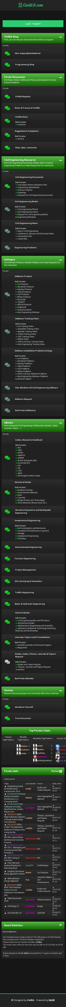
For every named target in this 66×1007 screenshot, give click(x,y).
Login (28, 23)
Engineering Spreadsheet (28, 187)
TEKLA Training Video (27, 334)
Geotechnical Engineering (27, 520)
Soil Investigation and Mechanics (31, 528)
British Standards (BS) (27, 460)
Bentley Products (24, 289)
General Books (22, 613)
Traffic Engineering (24, 592)
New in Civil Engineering (28, 231)
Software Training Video (27, 319)
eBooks (8, 422)
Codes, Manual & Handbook (28, 440)
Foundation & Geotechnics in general (33, 531)
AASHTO (21, 455)
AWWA (21, 458)
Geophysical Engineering (28, 536)
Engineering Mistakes (26, 217)
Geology (20, 533)
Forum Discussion (14, 77)
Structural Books (23, 482)
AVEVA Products (24, 305)
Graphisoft (21, 307)
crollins (38, 942)
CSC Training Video (26, 337)
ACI (19, 448)
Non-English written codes (29, 476)
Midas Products (24, 297)
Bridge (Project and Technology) (31, 500)
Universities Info (25, 236)
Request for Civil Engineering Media (32, 214)
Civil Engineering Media (26, 201)
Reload (55, 771)
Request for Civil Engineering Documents (35, 195)
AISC (20, 450)
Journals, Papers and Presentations (32, 637)
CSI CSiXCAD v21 (15, 913)
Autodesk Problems (25, 361)
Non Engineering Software (28, 312)
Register (37, 23)
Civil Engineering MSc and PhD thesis (34, 621)
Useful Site (22, 239)
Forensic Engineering (25, 558)
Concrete (21, 498)
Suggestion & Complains (27, 131)
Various (8, 690)
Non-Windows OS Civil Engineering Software (36, 388)
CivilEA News (21, 117)
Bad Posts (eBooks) (24, 678)
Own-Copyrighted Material (28, 53)
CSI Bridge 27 (13, 906)
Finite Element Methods (27, 493)
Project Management (25, 570)
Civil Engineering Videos (27, 212)
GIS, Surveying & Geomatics (28, 581)
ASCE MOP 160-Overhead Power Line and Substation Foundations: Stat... (14, 890)
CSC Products (23, 294)
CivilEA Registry (22, 96)
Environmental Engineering (28, 547)
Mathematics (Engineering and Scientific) (35, 626)
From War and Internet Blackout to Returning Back (12, 865)
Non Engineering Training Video (31, 344)
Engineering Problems (26, 247)
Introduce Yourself (24, 707)
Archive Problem (24, 379)
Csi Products (22, 284)
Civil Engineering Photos (27, 209)
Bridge (40, 906)
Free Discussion (23, 718)
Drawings (22, 193)
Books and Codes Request (29, 664)
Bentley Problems (24, 364)
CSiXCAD (41, 913)
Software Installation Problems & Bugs (33, 351)
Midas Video (23, 339)
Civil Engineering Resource (20, 160)
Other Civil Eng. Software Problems (32, 374)
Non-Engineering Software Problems (32, 376)
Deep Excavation (24, 310)
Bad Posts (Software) (25, 410)
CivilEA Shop (11, 36)
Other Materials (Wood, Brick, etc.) (32, 503)
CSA (19, 471)
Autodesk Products (25, 287)
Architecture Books (26, 623)
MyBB (52, 1000)
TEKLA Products (24, 292)
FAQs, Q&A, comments (26, 148)
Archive (20, 139)
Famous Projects (25, 190)
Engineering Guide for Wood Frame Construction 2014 (13, 788)
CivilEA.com (32, 5)
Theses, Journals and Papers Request (34, 667)
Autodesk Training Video (28, 329)
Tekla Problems (23, 366)
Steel (19, 495)
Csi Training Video (25, 326)
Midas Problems (24, 371)
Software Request (23, 399)
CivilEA (30, 1000)
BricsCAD (21, 299)
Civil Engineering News (26, 223)
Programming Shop (24, 64)
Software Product (23, 276)
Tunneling (21, 539)
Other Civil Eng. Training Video (31, 342)
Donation (22, 125)
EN (19, 468)
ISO (19, 465)
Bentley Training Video (27, 331)
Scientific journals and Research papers (34, 645)
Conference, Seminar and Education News (36, 234)
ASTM (20, 453)
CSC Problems (23, 369)
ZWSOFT (21, 302)
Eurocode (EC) (24, 463)
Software (9, 259)
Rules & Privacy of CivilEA (27, 108)
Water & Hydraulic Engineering (30, 604)
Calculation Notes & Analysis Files (32, 185)
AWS (20, 473)
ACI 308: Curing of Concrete (13, 858)
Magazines (22, 648)
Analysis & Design (25, 490)
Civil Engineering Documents (29, 177)
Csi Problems (23, 359)
